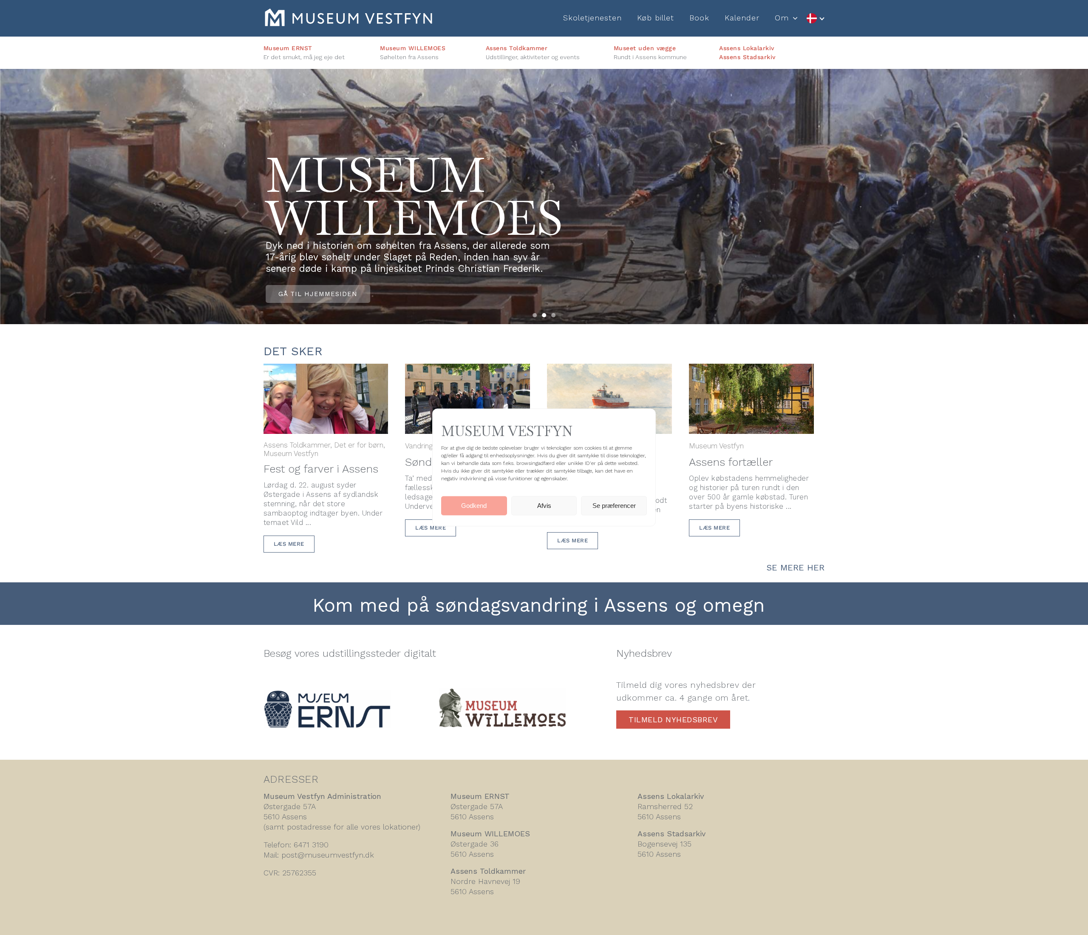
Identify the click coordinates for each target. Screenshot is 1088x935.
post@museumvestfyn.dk (327, 854)
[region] (544, 196)
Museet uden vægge (645, 48)
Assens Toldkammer (517, 48)
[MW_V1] (502, 692)
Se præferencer (614, 505)
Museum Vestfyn (291, 453)
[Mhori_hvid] (349, 13)
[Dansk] (815, 18)
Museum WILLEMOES (412, 48)
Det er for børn (358, 445)
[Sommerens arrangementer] (609, 370)
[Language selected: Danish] (815, 18)
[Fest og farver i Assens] (326, 370)
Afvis (544, 505)
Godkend (474, 505)
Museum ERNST (288, 48)
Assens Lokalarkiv (746, 48)
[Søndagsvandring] (467, 370)
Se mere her (795, 567)
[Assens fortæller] (751, 370)
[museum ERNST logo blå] (327, 695)
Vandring (419, 446)
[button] (535, 315)
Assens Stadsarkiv (747, 57)
